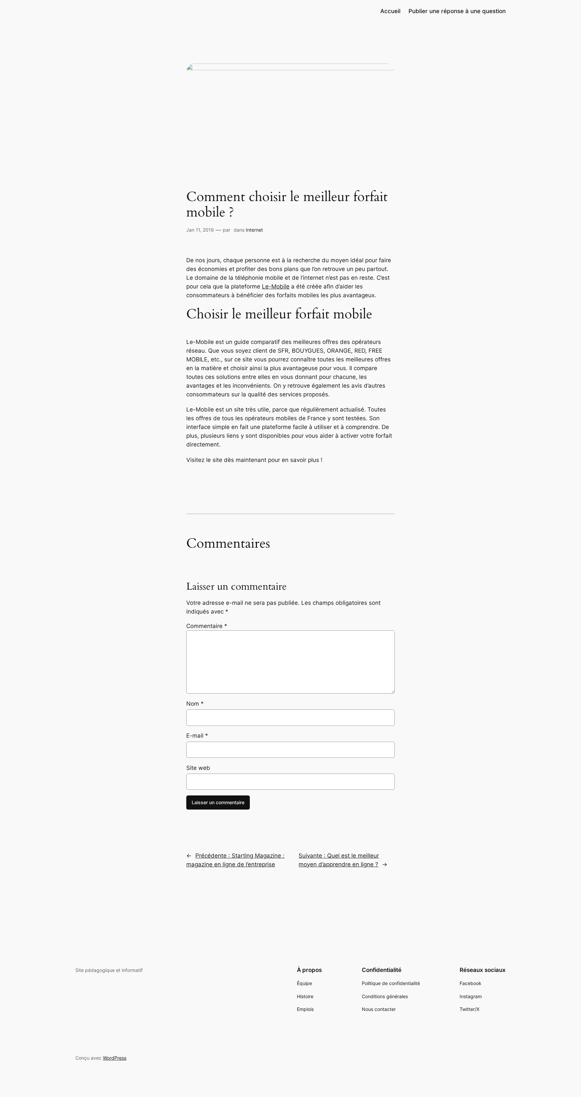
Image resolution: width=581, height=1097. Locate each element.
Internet (254, 230)
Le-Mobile (275, 286)
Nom (195, 703)
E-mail (197, 735)
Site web (198, 768)
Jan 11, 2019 (200, 230)
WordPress (114, 1058)
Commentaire (206, 626)
